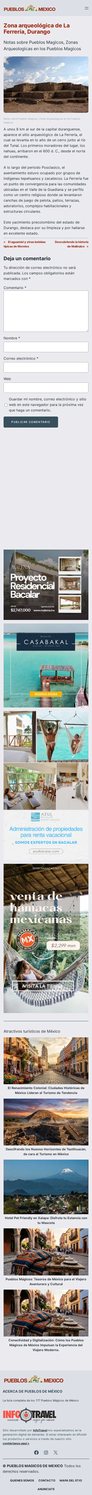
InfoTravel (40, 1430)
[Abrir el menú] (86, 8)
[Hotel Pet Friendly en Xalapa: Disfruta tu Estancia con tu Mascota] (46, 1188)
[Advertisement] (46, 492)
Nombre (12, 338)
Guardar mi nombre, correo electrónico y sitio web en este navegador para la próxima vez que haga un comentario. (47, 404)
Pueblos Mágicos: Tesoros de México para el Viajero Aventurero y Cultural (46, 1281)
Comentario (15, 287)
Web (7, 379)
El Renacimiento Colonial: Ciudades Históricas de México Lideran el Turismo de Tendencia (46, 1090)
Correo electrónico (21, 358)
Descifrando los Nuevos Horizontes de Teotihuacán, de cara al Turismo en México (46, 1151)
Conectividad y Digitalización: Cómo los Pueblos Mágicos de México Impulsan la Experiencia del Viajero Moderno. (46, 1345)
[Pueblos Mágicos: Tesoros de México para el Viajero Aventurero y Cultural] (46, 1252)
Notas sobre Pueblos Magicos (33, 42)
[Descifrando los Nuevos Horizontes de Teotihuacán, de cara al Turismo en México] (46, 1123)
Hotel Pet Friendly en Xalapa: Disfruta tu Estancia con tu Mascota (46, 1220)
